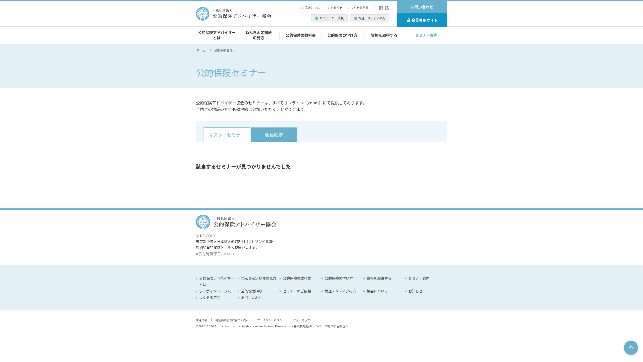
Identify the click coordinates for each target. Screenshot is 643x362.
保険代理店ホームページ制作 (313, 326)
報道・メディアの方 (371, 18)
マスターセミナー (227, 134)
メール (226, 246)
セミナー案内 (426, 35)
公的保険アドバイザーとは (217, 35)
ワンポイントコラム (215, 290)
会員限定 (274, 134)
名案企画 (342, 326)
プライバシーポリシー (271, 320)
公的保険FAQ (251, 290)
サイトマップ (301, 320)
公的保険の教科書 (301, 35)
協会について (314, 8)
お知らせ (337, 8)
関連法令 (201, 320)
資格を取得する (384, 35)
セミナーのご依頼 (331, 18)
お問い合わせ (422, 7)
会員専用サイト (424, 20)
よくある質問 (359, 8)
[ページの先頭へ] (631, 348)
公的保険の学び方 (342, 35)
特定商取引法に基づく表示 (232, 320)
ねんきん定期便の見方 (258, 35)
